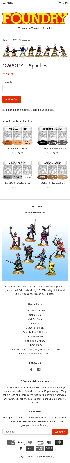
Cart (65, 2)
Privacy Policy (35, 344)
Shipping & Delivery (35, 340)
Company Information (35, 310)
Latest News (35, 206)
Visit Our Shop (35, 319)
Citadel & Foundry (35, 327)
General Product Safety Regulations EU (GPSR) (35, 349)
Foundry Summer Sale (35, 212)
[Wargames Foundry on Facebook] (31, 370)
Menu (9, 2)
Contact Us (35, 314)
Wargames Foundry (44, 456)
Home (5, 39)
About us (35, 323)
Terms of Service (35, 336)
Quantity (7, 82)
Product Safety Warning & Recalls (35, 353)
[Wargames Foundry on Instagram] (39, 370)
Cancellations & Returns (35, 332)
